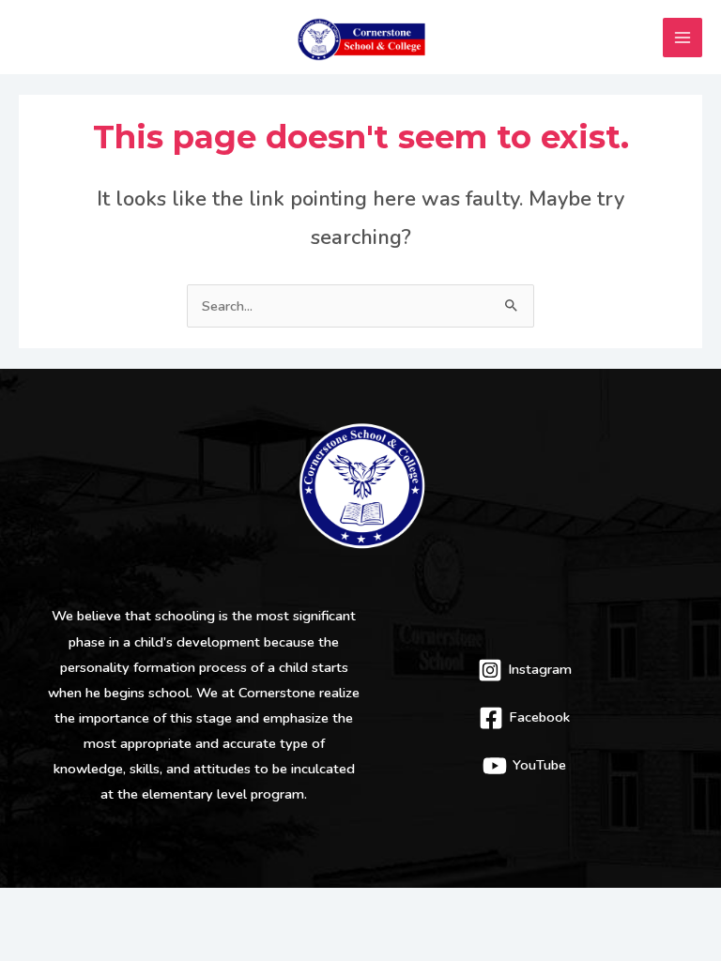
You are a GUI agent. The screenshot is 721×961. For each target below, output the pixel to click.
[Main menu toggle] (682, 37)
